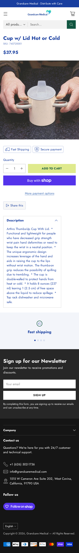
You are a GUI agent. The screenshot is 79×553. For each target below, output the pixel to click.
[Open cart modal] (72, 14)
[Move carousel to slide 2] (38, 340)
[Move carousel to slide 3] (41, 340)
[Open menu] (5, 14)
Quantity (8, 160)
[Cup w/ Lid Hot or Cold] (39, 100)
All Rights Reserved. (63, 533)
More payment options (39, 193)
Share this (16, 205)
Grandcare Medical (37, 533)
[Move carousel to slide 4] (44, 340)
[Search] (71, 24)
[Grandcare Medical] (39, 13)
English (9, 526)
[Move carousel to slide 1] (35, 340)
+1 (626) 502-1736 (22, 464)
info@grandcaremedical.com (28, 471)
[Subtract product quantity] (7, 168)
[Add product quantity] (21, 168)
